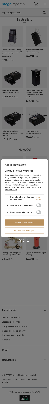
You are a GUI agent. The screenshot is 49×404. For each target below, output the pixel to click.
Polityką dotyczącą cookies (28, 177)
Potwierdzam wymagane (24, 230)
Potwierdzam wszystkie (24, 222)
